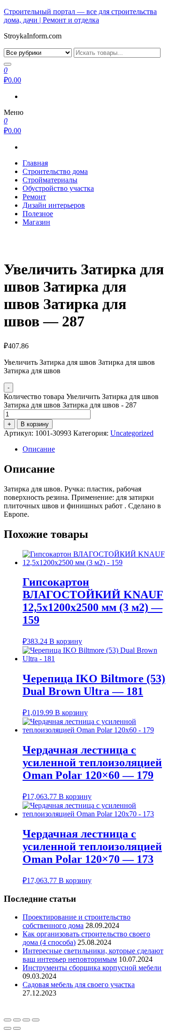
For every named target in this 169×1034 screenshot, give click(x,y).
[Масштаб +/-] (35, 1020)
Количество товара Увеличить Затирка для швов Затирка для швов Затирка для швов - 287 (81, 400)
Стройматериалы (50, 180)
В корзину (35, 424)
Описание (39, 449)
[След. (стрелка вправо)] (17, 1028)
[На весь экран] (26, 1020)
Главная (35, 163)
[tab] (94, 449)
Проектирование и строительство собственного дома (77, 921)
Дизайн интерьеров (54, 205)
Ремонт (34, 197)
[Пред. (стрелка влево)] (7, 1028)
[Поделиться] (17, 1020)
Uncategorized (132, 433)
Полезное (38, 214)
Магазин (36, 222)
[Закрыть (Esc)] (7, 1020)
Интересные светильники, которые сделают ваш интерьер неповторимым (93, 955)
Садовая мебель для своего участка (79, 985)
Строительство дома (55, 171)
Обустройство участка (58, 188)
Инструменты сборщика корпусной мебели (92, 968)
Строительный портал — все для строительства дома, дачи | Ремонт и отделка (80, 16)
